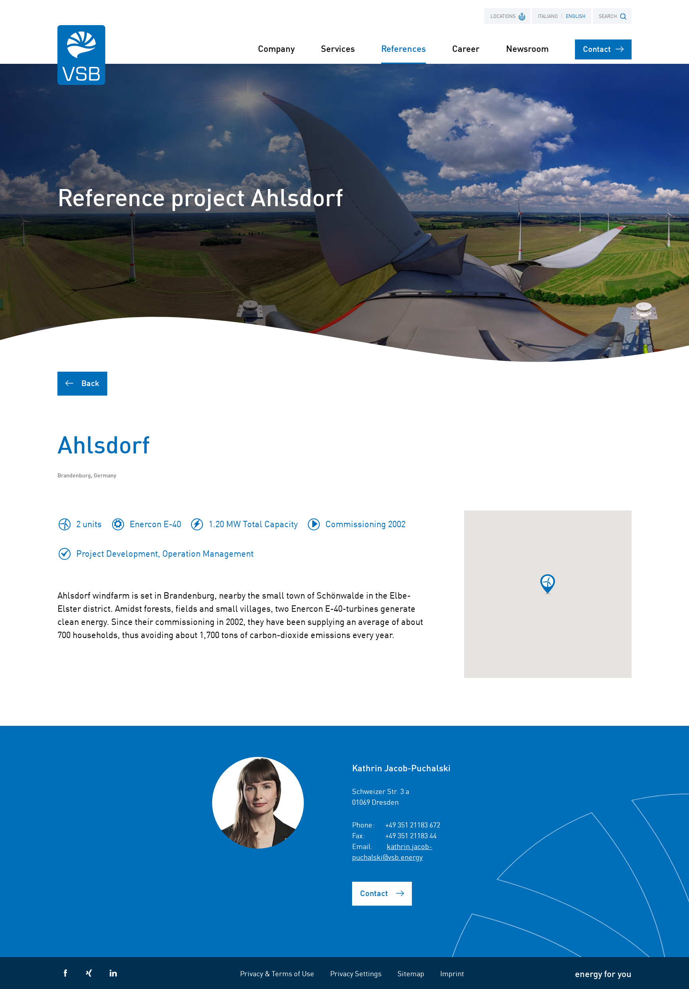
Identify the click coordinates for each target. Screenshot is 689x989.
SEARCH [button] (608, 15)
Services (338, 48)
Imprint (452, 973)
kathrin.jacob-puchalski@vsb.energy (392, 851)
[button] (547, 584)
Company (276, 48)
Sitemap (411, 973)
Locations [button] (503, 15)
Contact (597, 48)
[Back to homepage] (81, 55)
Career (466, 48)
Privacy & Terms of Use (277, 973)
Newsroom (527, 48)
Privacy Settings (356, 973)
